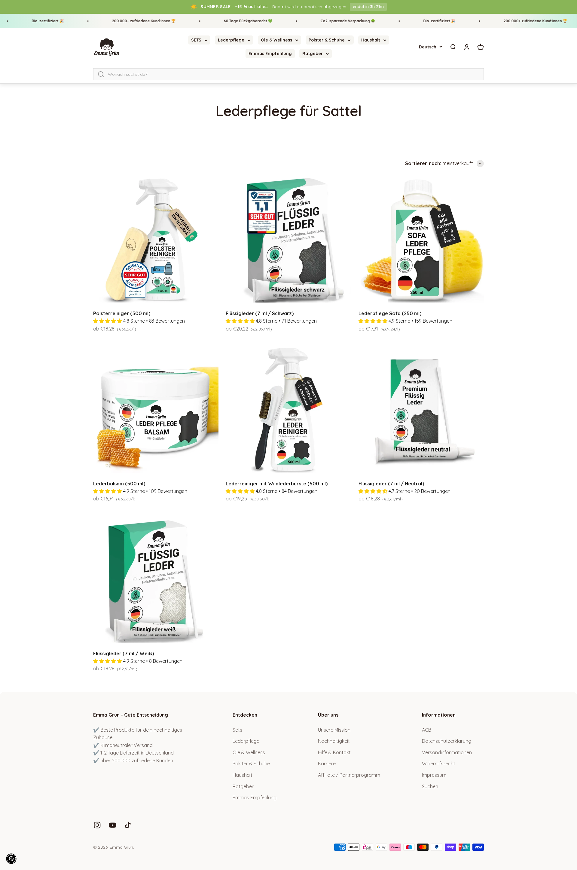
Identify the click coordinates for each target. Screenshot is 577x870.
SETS (196, 40)
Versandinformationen (447, 752)
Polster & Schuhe (327, 40)
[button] (11, 858)
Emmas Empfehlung (270, 53)
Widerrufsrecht (438, 764)
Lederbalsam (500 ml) (119, 484)
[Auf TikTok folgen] (128, 825)
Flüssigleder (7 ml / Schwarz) (260, 313)
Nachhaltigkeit (334, 741)
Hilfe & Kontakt (334, 752)
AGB (426, 730)
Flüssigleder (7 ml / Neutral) (391, 484)
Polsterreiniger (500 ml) (121, 313)
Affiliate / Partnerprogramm (349, 775)
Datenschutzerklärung (446, 741)
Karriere (327, 764)
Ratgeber (312, 53)
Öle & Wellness (276, 40)
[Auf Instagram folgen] (97, 825)
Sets (237, 730)
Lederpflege (231, 40)
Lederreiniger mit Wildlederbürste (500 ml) (277, 484)
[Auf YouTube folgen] (112, 825)
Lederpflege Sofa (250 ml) (390, 313)
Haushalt (370, 40)
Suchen (430, 786)
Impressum (434, 775)
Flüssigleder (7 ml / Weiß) (123, 653)
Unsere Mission (334, 730)
